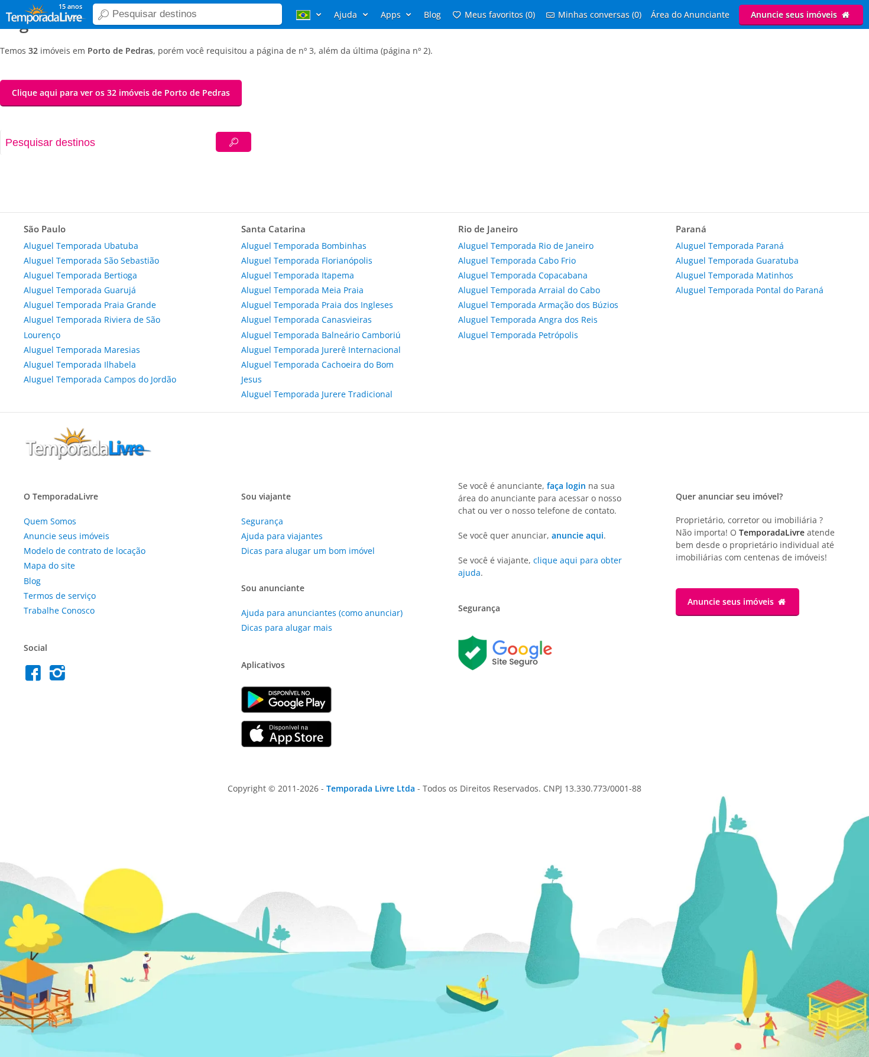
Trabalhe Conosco (59, 610)
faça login (566, 485)
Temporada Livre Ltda (370, 788)
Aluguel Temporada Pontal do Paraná (749, 290)
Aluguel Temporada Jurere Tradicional (317, 394)
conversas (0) (599, 14)
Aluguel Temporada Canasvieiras (306, 319)
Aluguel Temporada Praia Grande (90, 304)
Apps (392, 14)
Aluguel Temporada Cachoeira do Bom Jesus (317, 372)
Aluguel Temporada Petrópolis (518, 335)
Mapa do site (49, 565)
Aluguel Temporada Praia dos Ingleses (317, 304)
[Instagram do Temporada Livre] (59, 676)
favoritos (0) (500, 14)
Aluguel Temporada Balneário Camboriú (321, 335)
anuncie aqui (578, 535)
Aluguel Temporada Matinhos (734, 275)
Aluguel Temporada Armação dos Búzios (538, 304)
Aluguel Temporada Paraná (730, 245)
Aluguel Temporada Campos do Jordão (100, 379)
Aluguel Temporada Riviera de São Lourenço (92, 327)
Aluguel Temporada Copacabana (523, 275)
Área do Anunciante (690, 14)
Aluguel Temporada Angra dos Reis (528, 319)
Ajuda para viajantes (282, 536)
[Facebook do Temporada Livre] (36, 676)
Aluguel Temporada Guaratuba (737, 260)
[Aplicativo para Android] (286, 709)
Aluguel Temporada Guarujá (80, 290)
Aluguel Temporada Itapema (297, 275)
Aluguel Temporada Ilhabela (80, 364)
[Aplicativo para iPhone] (286, 744)
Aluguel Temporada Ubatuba (81, 245)
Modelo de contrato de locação (84, 550)
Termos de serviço (60, 595)
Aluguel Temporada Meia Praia (302, 290)
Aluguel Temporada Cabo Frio (517, 260)
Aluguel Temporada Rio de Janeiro (526, 245)
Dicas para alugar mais (286, 627)
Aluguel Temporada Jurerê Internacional (321, 349)
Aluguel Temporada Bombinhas (304, 245)
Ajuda (346, 14)
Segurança (262, 521)
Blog (432, 14)
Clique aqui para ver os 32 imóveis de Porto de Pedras (121, 92)
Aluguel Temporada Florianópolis (306, 260)
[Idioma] (310, 14)
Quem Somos (50, 521)
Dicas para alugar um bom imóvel (308, 550)
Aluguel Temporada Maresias (82, 349)
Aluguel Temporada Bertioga (80, 275)
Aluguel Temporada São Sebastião (91, 260)
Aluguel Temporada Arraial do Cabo (529, 290)
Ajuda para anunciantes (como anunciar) (322, 612)
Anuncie (794, 14)
